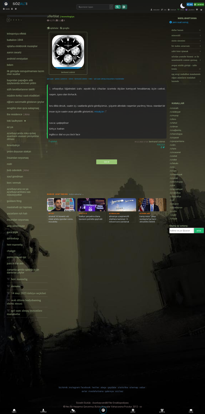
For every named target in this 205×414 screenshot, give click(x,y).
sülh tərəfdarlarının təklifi (21, 89)
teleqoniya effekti (16, 33)
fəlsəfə (174, 163)
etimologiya (176, 182)
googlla (65, 28)
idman (174, 127)
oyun (173, 171)
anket (173, 156)
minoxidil (186, 35)
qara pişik (12, 232)
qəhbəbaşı (13, 238)
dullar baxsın (186, 30)
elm (173, 145)
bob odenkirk (18, 170)
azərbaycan (176, 208)
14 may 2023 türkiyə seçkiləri (28, 293)
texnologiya (176, 134)
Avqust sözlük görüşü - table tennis (186, 67)
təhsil (173, 123)
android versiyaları (17, 58)
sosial (174, 178)
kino (173, 119)
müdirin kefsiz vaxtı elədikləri (23, 95)
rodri (9, 164)
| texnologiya (67, 16)
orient (71, 79)
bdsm (10, 65)
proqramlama (177, 141)
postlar (173, 10)
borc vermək (14, 182)
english (174, 204)
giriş (191, 4)
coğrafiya (175, 193)
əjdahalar (54, 28)
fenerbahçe (13, 145)
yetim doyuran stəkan (27, 151)
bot (172, 185)
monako (15, 286)
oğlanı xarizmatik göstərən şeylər (25, 102)
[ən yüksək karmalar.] (202, 10)
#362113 (161, 144)
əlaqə (103, 387)
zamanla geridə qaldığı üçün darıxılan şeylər (23, 271)
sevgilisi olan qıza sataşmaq (23, 108)
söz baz (119, 391)
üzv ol (106, 162)
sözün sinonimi (186, 41)
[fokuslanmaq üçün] (16, 9)
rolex (90, 79)
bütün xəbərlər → (76, 194)
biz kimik (63, 387)
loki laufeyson (16, 120)
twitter (95, 387)
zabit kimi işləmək (186, 51)
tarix (173, 149)
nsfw (173, 211)
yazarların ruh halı (17, 213)
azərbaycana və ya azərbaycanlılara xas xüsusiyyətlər (18, 192)
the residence (18, 114)
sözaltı (174, 108)
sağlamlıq (175, 130)
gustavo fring (14, 201)
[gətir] (118, 7)
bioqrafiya (175, 196)
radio (182, 10)
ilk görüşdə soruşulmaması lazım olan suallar (25, 72)
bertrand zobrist (81, 79)
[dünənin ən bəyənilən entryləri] (197, 10)
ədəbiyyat (175, 112)
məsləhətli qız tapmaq (19, 207)
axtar (199, 230)
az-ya (10, 127)
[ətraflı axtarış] (124, 6)
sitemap (133, 387)
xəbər (173, 160)
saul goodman (15, 176)
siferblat (53, 16)
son (165, 10)
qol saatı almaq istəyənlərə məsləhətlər (24, 312)
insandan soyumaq (18, 219)
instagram (74, 387)
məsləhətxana (187, 18)
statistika (123, 387)
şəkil (173, 215)
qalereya (191, 10)
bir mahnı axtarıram (186, 46)
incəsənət (175, 152)
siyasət (174, 138)
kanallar (178, 103)
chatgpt (11, 251)
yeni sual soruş (180, 22)
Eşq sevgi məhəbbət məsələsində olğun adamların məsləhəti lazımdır (186, 77)
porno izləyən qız (16, 257)
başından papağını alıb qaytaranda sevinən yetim (21, 82)
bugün (7, 9)
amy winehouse (16, 226)
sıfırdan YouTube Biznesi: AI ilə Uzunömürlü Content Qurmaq (186, 58)
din (172, 167)
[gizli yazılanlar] (12, 9)
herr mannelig (15, 244)
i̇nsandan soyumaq (18, 157)
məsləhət (156, 10)
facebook (85, 387)
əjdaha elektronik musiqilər (22, 46)
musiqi (174, 115)
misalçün (99, 111)
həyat (173, 219)
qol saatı (50, 79)
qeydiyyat (200, 4)
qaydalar (112, 387)
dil (172, 200)
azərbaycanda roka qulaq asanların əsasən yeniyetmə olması (27, 136)
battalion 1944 (15, 40)
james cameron (61, 79)
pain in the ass (15, 263)
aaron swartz (14, 52)
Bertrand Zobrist (157, 141)
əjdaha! (53, 141)
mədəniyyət (176, 174)
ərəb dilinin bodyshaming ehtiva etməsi (24, 302)
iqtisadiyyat (176, 189)
